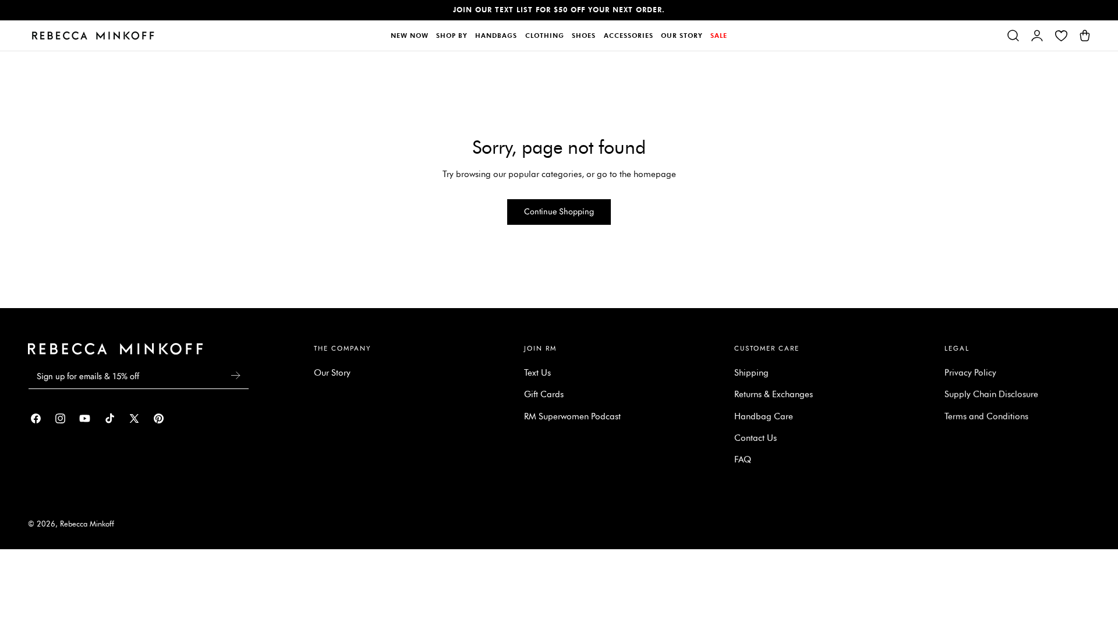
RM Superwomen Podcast (572, 416)
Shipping (751, 372)
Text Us (537, 372)
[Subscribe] (235, 375)
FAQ (742, 459)
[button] (1013, 35)
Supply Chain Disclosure (991, 394)
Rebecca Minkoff (87, 524)
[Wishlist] (1060, 35)
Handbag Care (763, 416)
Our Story (332, 372)
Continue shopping (559, 211)
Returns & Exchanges (773, 394)
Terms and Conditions (986, 416)
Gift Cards (544, 394)
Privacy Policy (970, 372)
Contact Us (755, 438)
